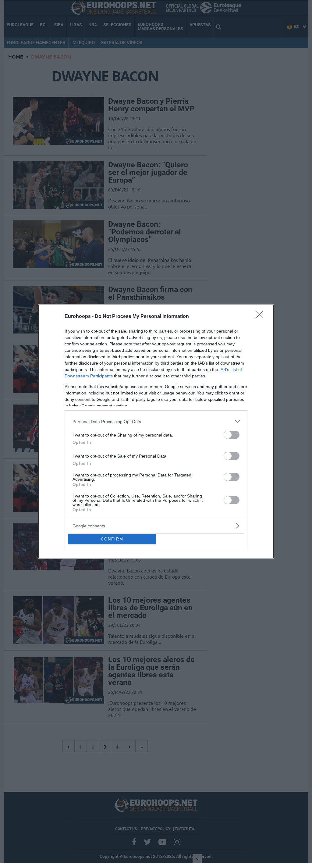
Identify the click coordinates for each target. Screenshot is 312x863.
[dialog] (156, 431)
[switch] (231, 435)
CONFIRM (112, 539)
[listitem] (156, 421)
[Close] (261, 317)
